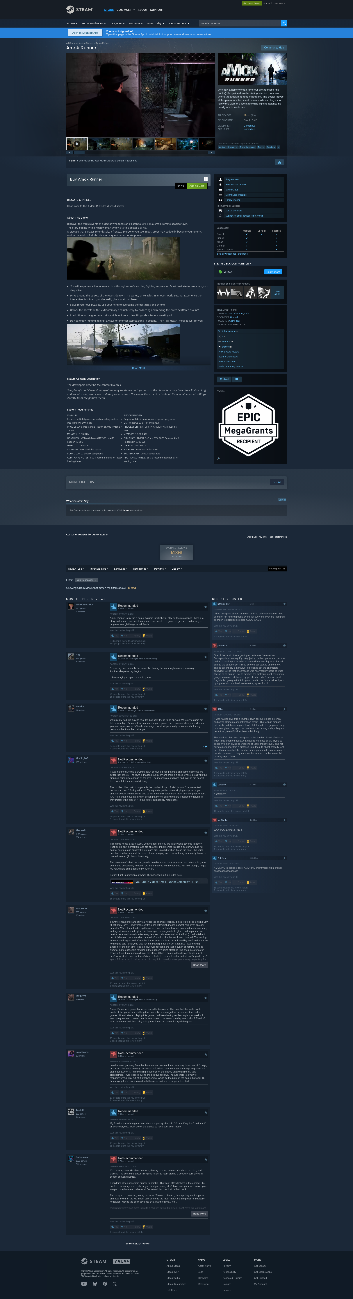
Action (222, 147)
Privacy (227, 1265)
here (126, 510)
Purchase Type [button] (98, 568)
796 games (81, 912)
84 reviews (80, 710)
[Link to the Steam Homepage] (79, 12)
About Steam (174, 1265)
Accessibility (229, 1272)
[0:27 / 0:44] (140, 95)
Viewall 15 (277, 292)
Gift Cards (172, 1290)
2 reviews (80, 999)
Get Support (260, 1278)
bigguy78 (81, 995)
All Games (71, 43)
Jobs (200, 1272)
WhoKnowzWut (84, 604)
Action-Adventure (247, 147)
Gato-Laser (82, 1157)
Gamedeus (249, 125)
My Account (260, 1284)
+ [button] (278, 147)
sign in (266, 3)
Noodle (80, 706)
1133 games (81, 834)
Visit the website (227, 331)
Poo (78, 654)
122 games (81, 1114)
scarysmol (82, 908)
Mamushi (81, 830)
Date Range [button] (139, 568)
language (278, 3)
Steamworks (173, 1278)
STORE (109, 10)
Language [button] (119, 568)
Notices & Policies (232, 1278)
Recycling (203, 1284)
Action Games (86, 43)
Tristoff (80, 1110)
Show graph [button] (275, 568)
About (143, 10)
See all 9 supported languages (232, 254)
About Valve (204, 1265)
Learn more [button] (273, 271)
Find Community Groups (230, 366)
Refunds (227, 1290)
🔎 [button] (218, 458)
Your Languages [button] (85, 580)
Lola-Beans (82, 1052)
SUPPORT (157, 10)
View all (282, 500)
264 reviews (81, 837)
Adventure (232, 147)
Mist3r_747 (82, 758)
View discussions (227, 361)
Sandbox (271, 147)
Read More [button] (199, 964)
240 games (81, 608)
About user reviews (257, 537)
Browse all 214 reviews (137, 1243)
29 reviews (80, 662)
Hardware (203, 1278)
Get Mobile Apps (263, 1272)
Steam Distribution (176, 1284)
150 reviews (81, 762)
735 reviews (81, 1164)
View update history (228, 351)
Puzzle (261, 147)
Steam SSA (173, 1272)
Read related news (228, 356)
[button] (72, 23)
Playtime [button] (159, 568)
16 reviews (80, 1056)
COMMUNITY (126, 10)
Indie (246, 313)
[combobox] (240, 23)
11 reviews (80, 611)
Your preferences (278, 537)
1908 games (81, 1161)
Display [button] (176, 568)
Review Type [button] (75, 568)
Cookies (227, 1284)
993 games (81, 658)
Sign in (72, 160)
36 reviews (80, 915)
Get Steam (260, 1265)
